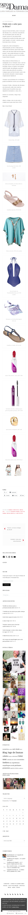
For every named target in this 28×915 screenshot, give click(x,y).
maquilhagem (7, 765)
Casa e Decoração (13, 885)
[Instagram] (9, 557)
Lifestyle (22, 885)
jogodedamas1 (9, 21)
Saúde (13, 887)
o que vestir (19, 513)
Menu (14, 15)
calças (10, 756)
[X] (6, 557)
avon (21, 749)
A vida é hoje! (6, 621)
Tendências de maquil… (13, 858)
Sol (4, 511)
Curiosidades (20, 759)
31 (6, 826)
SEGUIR (5, 571)
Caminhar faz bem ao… (13, 869)
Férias (18, 511)
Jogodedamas (16, 763)
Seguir (6, 584)
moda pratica (11, 513)
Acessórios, (6, 749)
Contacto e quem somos (17, 883)
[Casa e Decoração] (12, 894)
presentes (6, 768)
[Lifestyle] (15, 894)
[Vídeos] (22, 894)
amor (10, 749)
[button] (8, 470)
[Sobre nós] (5, 894)
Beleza (5, 885)
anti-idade (16, 749)
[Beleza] (10, 894)
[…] (8, 783)
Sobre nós (6, 883)
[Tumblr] (12, 557)
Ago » (7, 831)
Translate (14, 800)
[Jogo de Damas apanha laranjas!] (19, 783)
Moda (21, 509)
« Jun (4, 831)
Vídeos (18, 887)
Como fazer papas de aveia (10, 617)
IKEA (10, 762)
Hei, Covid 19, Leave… (12, 866)
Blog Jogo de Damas (13, 752)
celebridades (14, 756)
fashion (13, 511)
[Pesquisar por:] (14, 595)
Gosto (5, 562)
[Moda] (17, 894)
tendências (21, 768)
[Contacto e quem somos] (7, 894)
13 (16, 818)
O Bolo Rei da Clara (8, 635)
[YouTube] (14, 557)
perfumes (18, 765)
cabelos (5, 756)
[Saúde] (20, 894)
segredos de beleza (14, 768)
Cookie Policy (15, 907)
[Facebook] (4, 557)
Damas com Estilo (14, 509)
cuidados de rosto (11, 759)
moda (12, 765)
